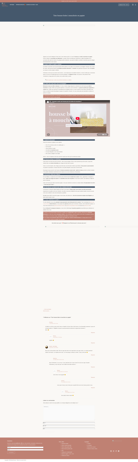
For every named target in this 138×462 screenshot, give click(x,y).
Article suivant (46, 310)
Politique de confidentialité (67, 452)
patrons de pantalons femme (72, 205)
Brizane (54, 335)
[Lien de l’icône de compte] (135, 4)
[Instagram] (113, 451)
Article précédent (47, 309)
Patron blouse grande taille (67, 448)
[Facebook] (116, 451)
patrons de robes (87, 205)
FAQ (62, 450)
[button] (14, 4)
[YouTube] (111, 451)
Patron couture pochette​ (66, 445)
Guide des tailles (65, 443)
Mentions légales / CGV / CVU (68, 453)
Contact (88, 443)
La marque (89, 445)
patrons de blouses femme (59, 205)
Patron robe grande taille (66, 447)
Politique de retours (65, 455)
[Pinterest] (118, 451)
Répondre (93, 332)
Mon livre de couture (91, 447)
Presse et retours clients (92, 448)
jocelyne (62, 380)
